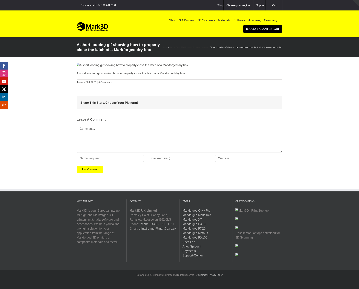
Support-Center (192, 255)
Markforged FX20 (193, 228)
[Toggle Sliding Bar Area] (355, 3)
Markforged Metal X (195, 233)
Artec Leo (188, 242)
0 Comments (105, 82)
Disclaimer (201, 275)
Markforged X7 (192, 219)
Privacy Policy (215, 275)
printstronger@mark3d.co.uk (157, 228)
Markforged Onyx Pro (196, 210)
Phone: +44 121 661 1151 (157, 224)
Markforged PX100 (194, 237)
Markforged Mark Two (196, 215)
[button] (281, 20)
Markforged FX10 (193, 224)
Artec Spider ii (191, 246)
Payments (189, 251)
